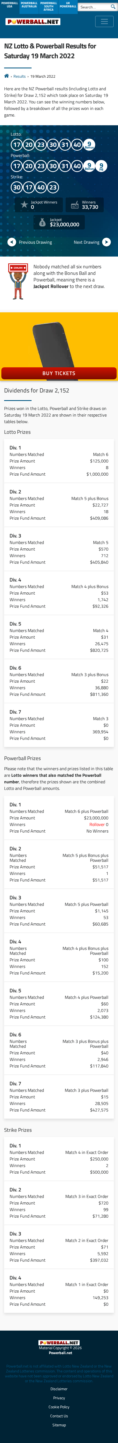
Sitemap (59, 1425)
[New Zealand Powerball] (6, 76)
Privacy (59, 1398)
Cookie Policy (59, 1407)
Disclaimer (59, 1389)
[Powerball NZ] (32, 21)
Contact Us (59, 1416)
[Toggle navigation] (104, 21)
